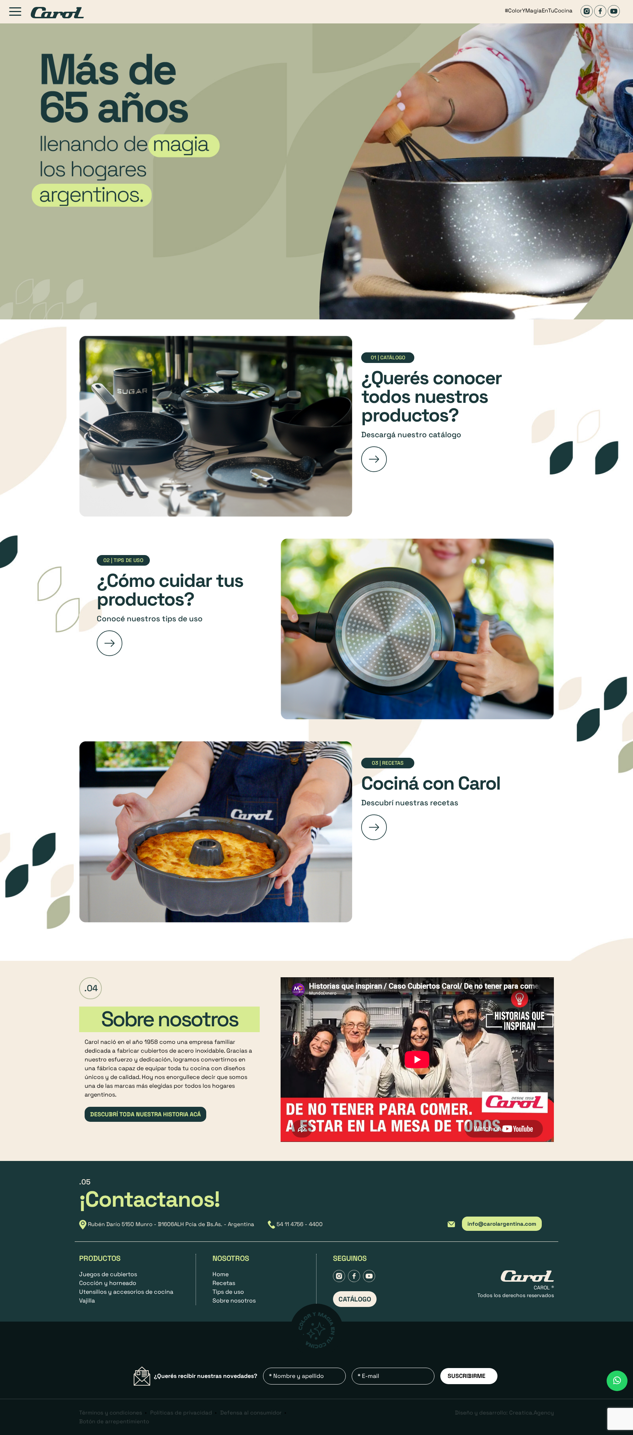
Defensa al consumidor (251, 1412)
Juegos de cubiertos (108, 1274)
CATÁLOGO (354, 1299)
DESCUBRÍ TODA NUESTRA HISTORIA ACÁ (145, 1114)
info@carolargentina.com (501, 1223)
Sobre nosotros (234, 1300)
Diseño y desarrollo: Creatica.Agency (504, 1412)
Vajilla (87, 1300)
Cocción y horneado (107, 1283)
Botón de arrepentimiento (114, 1421)
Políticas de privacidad (181, 1412)
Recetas (223, 1283)
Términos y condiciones (110, 1412)
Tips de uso (228, 1292)
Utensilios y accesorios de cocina (126, 1292)
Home (220, 1274)
